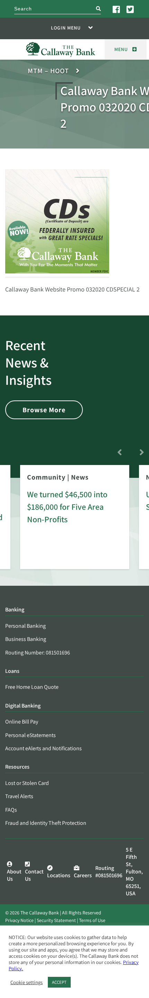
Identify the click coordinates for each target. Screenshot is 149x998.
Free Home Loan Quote (32, 687)
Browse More (44, 409)
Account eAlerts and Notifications (43, 748)
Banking (14, 610)
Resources (17, 767)
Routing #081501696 (108, 871)
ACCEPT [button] (59, 982)
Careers (83, 875)
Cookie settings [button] (26, 982)
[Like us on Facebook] (117, 9)
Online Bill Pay (21, 721)
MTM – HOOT (48, 71)
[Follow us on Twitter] (130, 9)
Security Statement (56, 920)
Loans (12, 671)
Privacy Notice (19, 920)
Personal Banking (25, 625)
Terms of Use (92, 920)
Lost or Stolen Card (27, 783)
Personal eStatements (30, 735)
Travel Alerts (19, 796)
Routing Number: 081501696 (37, 652)
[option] (74, 522)
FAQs (11, 809)
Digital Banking (23, 706)
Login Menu (66, 28)
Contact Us (34, 875)
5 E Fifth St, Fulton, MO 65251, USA (134, 871)
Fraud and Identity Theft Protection (45, 823)
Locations (58, 875)
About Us (14, 875)
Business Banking (25, 639)
